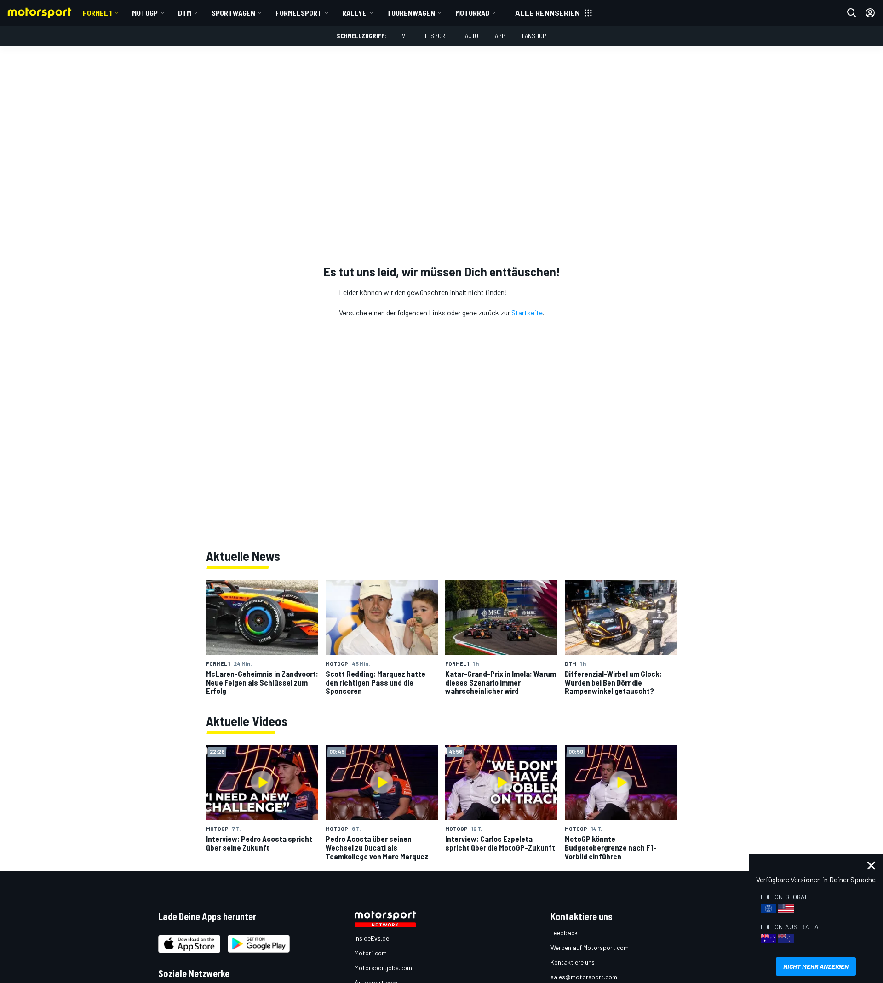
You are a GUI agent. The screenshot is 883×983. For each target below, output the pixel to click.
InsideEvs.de (372, 938)
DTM (184, 12)
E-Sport (436, 36)
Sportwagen (233, 12)
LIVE (402, 36)
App (500, 36)
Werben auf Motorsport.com (589, 947)
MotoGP (145, 12)
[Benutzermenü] (870, 13)
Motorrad (472, 12)
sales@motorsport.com (583, 977)
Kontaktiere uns (572, 962)
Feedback (564, 933)
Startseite (527, 312)
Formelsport (298, 12)
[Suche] (852, 13)
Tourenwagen (411, 12)
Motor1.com (371, 953)
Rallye (354, 12)
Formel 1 (97, 12)
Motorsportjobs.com (383, 968)
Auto (471, 36)
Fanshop (534, 36)
